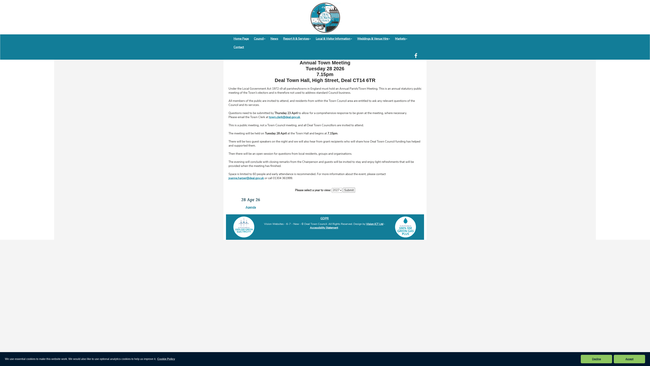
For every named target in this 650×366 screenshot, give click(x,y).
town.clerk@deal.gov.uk (284, 117)
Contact (239, 47)
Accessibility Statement (324, 228)
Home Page (241, 39)
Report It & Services (296, 39)
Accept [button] (629, 359)
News (274, 39)
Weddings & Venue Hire (372, 39)
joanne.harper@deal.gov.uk (246, 178)
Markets (400, 39)
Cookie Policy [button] (166, 359)
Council (259, 39)
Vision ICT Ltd (374, 224)
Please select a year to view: (313, 190)
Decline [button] (596, 359)
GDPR (324, 218)
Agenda (251, 207)
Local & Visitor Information (333, 39)
